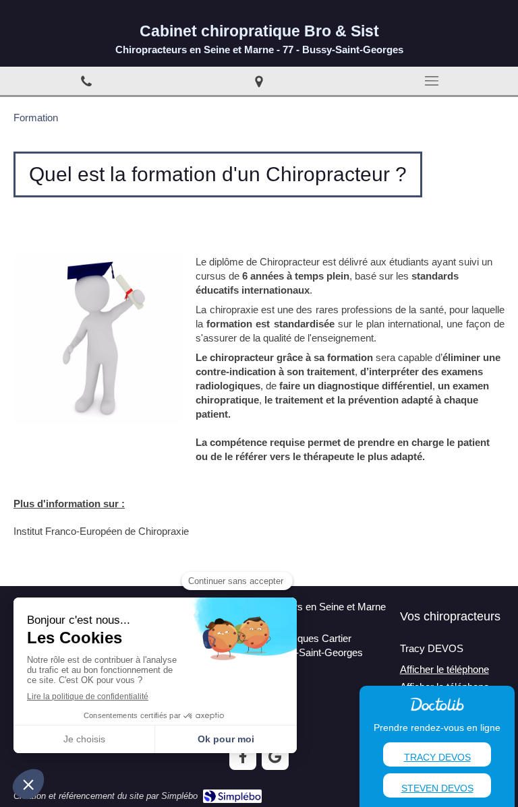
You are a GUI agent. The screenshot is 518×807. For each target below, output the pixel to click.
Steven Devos (437, 788)
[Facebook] (242, 756)
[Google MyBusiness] (275, 756)
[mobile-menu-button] (431, 80)
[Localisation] (259, 81)
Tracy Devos (437, 757)
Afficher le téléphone (444, 669)
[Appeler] (86, 81)
